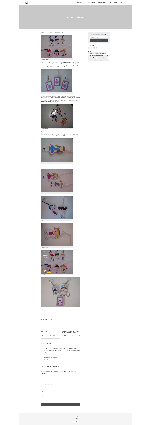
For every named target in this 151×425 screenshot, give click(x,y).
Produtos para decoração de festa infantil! (57, 309)
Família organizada (102, 2)
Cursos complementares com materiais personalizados (70, 332)
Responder (46, 359)
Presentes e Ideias (118, 2)
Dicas (110, 2)
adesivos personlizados (100, 53)
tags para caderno (102, 57)
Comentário (44, 373)
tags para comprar (93, 60)
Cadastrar (99, 40)
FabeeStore (79, 2)
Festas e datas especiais (90, 2)
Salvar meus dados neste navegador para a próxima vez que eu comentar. (56, 402)
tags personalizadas (103, 60)
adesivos (91, 53)
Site (42, 396)
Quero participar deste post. (47, 384)
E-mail (42, 391)
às (44, 354)
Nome (42, 386)
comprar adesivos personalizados (96, 55)
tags (107, 55)
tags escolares (92, 57)
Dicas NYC (44, 331)
